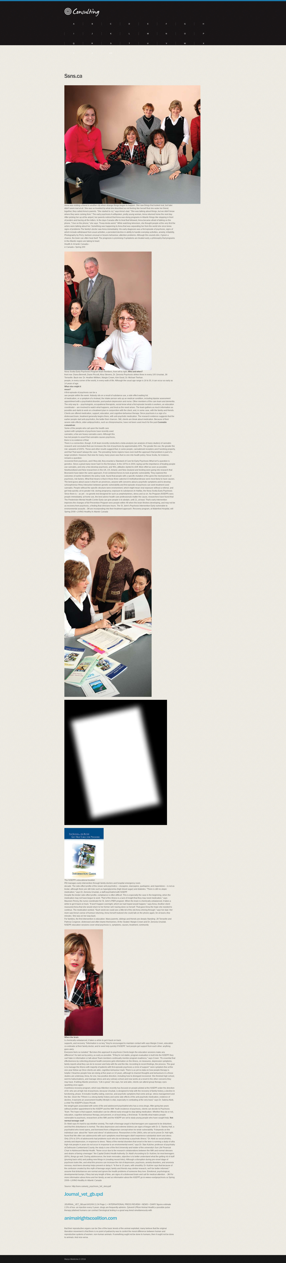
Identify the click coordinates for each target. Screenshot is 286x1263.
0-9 (110, 53)
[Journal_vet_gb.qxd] (83, 1193)
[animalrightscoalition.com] (90, 1217)
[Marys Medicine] (82, 12)
